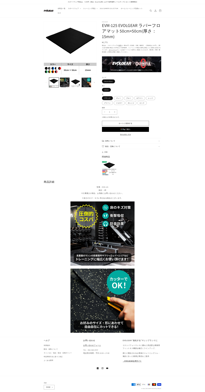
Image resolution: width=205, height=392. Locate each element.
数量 (103, 108)
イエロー (119, 103)
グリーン (107, 103)
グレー (118, 98)
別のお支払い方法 (125, 134)
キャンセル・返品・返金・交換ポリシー (58, 353)
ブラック (107, 98)
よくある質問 (48, 360)
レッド (150, 98)
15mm (106, 90)
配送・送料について (51, 349)
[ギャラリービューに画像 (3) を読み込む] (75, 82)
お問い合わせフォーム (92, 345)
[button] (74, 8)
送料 (120, 45)
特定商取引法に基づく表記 (53, 357)
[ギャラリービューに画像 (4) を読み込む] (86, 82)
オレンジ (131, 103)
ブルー (128, 98)
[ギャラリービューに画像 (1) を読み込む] (54, 82)
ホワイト (139, 98)
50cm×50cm (108, 81)
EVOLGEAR (148, 388)
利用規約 (47, 345)
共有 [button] (106, 152)
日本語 (48, 387)
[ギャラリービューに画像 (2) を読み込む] (65, 82)
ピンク (142, 103)
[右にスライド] (94, 82)
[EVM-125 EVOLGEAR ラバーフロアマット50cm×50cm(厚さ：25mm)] (109, 168)
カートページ (113, 50)
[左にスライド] (46, 82)
